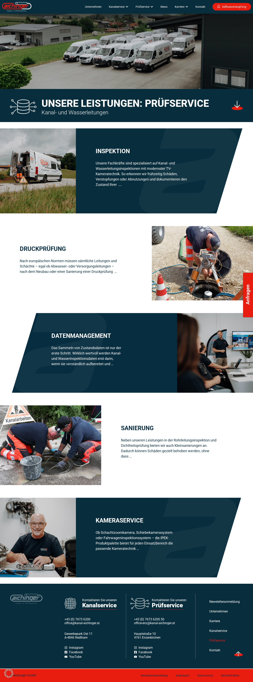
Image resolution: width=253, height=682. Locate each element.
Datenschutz (205, 675)
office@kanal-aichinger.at (82, 623)
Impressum (183, 675)
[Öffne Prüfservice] (151, 7)
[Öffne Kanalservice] (127, 7)
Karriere (214, 621)
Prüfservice (217, 640)
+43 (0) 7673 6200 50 (149, 619)
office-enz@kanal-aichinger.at (154, 623)
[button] (8, 673)
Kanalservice (218, 631)
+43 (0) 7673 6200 (77, 619)
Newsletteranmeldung (221, 602)
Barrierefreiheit (230, 675)
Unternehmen (218, 611)
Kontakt (214, 650)
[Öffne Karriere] (186, 7)
